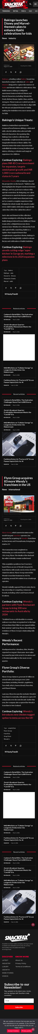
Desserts (7, 276)
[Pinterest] (16, 72)
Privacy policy (26, 1031)
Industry (12, 38)
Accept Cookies (13, 1031)
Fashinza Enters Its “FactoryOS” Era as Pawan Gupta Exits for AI (19, 381)
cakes (27, 82)
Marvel (6, 281)
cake (11, 273)
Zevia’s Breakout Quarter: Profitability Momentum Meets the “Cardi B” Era (17, 327)
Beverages (7, 319)
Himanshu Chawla (9, 181)
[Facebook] (6, 72)
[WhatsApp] (20, 72)
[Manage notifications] (33, 1029)
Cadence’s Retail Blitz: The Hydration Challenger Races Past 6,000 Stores (18, 315)
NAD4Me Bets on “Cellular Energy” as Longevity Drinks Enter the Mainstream (18, 370)
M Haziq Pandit (11, 294)
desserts (5, 85)
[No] (35, 1026)
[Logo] (15, 4)
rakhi (11, 281)
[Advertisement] (19, 347)
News (4, 38)
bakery (23, 79)
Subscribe (19, 1007)
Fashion (6, 385)
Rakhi (4, 88)
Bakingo (5, 79)
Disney (13, 276)
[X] (11, 72)
